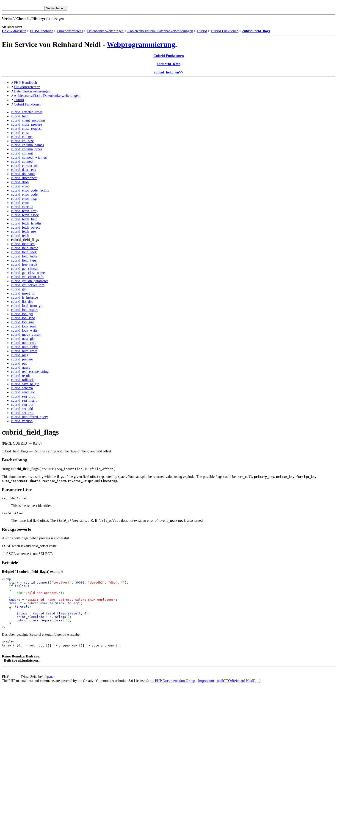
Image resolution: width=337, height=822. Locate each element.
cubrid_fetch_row (24, 231)
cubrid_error (20, 203)
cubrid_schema (22, 388)
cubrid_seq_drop (23, 396)
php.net (49, 677)
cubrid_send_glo (23, 392)
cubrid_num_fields (24, 347)
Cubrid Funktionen (224, 31)
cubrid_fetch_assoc (25, 215)
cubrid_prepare (22, 359)
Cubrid (202, 31)
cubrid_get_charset (24, 268)
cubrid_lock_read (23, 326)
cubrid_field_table (24, 256)
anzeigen (57, 19)
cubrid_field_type (23, 260)
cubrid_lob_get (22, 314)
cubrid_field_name (24, 248)
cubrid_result (20, 376)
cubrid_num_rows (24, 351)
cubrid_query (20, 367)
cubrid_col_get (22, 137)
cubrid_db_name (23, 174)
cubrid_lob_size (22, 322)
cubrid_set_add (22, 409)
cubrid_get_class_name (28, 273)
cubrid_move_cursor (26, 334)
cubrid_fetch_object (25, 227)
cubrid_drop (20, 182)
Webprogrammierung (141, 44)
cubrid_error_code (24, 194)
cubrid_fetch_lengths (26, 223)
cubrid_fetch (20, 236)
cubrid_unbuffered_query (29, 417)
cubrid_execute (22, 207)
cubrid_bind (19, 116)
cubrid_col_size (22, 141)
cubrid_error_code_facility (30, 190)
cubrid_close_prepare (26, 124)
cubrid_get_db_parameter (29, 281)
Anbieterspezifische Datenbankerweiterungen (160, 31)
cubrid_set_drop (22, 413)
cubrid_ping (19, 355)
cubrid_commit (22, 153)
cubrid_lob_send (23, 318)
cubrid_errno (20, 186)
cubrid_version (22, 421)
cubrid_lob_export (24, 310)
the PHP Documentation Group (172, 681)
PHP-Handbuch (41, 31)
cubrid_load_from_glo (27, 306)
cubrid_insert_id (22, 293)
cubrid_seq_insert (23, 400)
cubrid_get (18, 289)
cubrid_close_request (26, 128)
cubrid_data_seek (23, 170)
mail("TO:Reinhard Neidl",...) (238, 681)
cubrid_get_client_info (27, 277)
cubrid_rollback (22, 380)
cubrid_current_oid (25, 166)
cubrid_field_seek (24, 252)
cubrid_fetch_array (24, 211)
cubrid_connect (22, 161)
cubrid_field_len (23, 244)
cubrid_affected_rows (26, 112)
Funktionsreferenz (70, 31)
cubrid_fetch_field (24, 219)
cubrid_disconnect (24, 178)
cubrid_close (20, 133)
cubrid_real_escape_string (30, 371)
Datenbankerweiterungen (105, 31)
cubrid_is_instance (24, 297)
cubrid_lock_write (24, 330)
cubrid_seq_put (22, 404)
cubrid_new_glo (23, 339)
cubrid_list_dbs (22, 301)
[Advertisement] (15, 751)
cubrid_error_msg (24, 198)
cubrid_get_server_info (27, 285)
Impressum (206, 681)
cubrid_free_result (24, 264)
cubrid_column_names (27, 145)
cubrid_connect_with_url (29, 157)
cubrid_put (19, 363)
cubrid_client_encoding (28, 120)
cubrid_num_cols (23, 343)
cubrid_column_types (26, 149)
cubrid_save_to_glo (25, 384)
